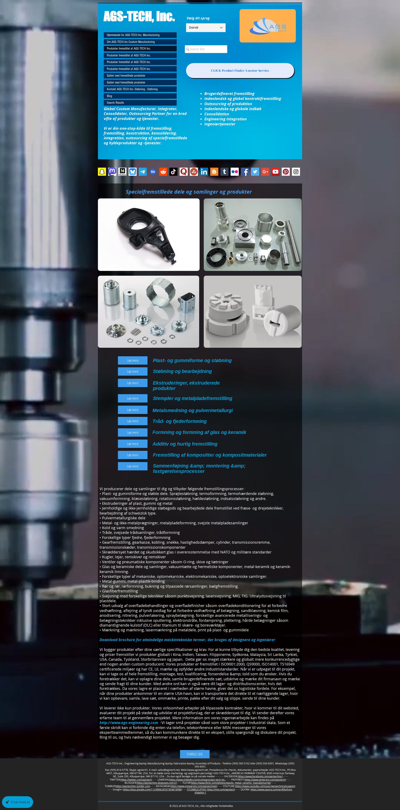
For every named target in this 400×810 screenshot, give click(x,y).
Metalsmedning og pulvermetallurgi (192, 410)
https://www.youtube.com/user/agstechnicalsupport (265, 786)
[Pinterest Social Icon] (286, 172)
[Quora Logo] (184, 172)
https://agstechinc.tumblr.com (132, 786)
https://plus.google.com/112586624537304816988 (152, 789)
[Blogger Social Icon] (214, 172)
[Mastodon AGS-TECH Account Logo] (112, 172)
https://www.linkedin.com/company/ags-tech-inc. (197, 779)
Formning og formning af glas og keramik (199, 432)
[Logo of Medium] (122, 172)
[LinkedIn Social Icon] (204, 172)
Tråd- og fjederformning (179, 421)
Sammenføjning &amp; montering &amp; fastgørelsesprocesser (199, 468)
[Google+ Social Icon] (265, 172)
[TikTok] (173, 172)
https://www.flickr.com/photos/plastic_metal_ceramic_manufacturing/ (231, 782)
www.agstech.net (198, 769)
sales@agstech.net (169, 769)
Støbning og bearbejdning (182, 371)
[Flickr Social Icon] (235, 172)
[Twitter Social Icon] (255, 172)
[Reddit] (163, 172)
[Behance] (153, 172)
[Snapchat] (102, 172)
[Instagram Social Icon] (296, 172)
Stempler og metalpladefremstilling (192, 398)
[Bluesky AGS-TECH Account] (133, 172)
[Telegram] (143, 172)
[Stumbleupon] (194, 172)
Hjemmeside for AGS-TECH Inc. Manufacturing (133, 35)
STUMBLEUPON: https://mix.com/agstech (211, 789)
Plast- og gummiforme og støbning (192, 360)
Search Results (115, 103)
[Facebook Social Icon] (245, 172)
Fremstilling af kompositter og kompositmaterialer (210, 455)
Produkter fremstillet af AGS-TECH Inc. (129, 48)
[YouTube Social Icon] (275, 172)
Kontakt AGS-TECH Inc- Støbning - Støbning (132, 89)
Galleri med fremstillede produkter (126, 75)
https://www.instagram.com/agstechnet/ (194, 786)
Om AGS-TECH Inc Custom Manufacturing (131, 42)
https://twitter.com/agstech (136, 779)
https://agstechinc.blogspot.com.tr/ (157, 782)
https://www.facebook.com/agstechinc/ (260, 776)
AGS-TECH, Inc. (139, 16)
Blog (109, 96)
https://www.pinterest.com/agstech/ (265, 779)
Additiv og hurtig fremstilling (185, 444)
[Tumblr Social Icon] (224, 172)
